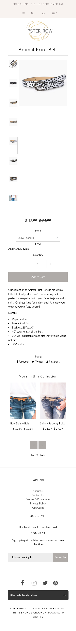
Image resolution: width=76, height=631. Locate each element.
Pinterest (54, 361)
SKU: (38, 243)
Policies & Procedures (38, 499)
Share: (38, 356)
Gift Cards (38, 507)
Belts (43, 455)
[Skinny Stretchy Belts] (53, 401)
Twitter (38, 361)
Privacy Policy (38, 503)
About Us (38, 491)
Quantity (38, 255)
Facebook (23, 361)
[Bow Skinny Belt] (23, 401)
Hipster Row (43, 608)
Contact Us (38, 495)
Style (38, 230)
